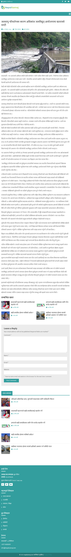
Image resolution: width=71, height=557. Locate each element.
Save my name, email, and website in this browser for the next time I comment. (28, 376)
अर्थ (24, 29)
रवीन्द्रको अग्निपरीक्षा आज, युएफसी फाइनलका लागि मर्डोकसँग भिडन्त (32, 399)
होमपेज (5, 518)
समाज (27, 29)
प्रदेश (4, 507)
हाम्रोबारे (5, 522)
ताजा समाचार (7, 496)
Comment (7, 335)
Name (6, 355)
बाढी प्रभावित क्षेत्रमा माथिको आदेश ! (22, 312)
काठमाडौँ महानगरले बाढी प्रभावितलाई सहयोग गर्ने (23, 303)
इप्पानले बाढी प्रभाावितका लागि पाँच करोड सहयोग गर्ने (57, 303)
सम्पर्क (5, 529)
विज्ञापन (5, 526)
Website (6, 369)
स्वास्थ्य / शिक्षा (7, 503)
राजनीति (5, 500)
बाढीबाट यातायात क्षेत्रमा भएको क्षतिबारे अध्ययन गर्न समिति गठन (56, 314)
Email (6, 362)
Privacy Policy (48, 555)
